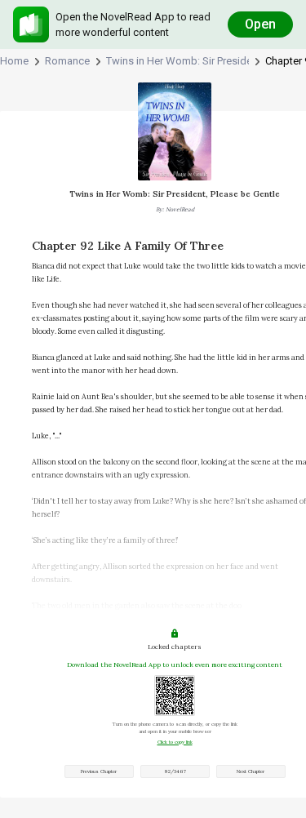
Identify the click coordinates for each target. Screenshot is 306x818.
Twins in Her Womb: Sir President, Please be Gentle (177, 61)
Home (14, 61)
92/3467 (175, 771)
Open (260, 24)
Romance (67, 61)
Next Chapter (250, 771)
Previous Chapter (99, 771)
